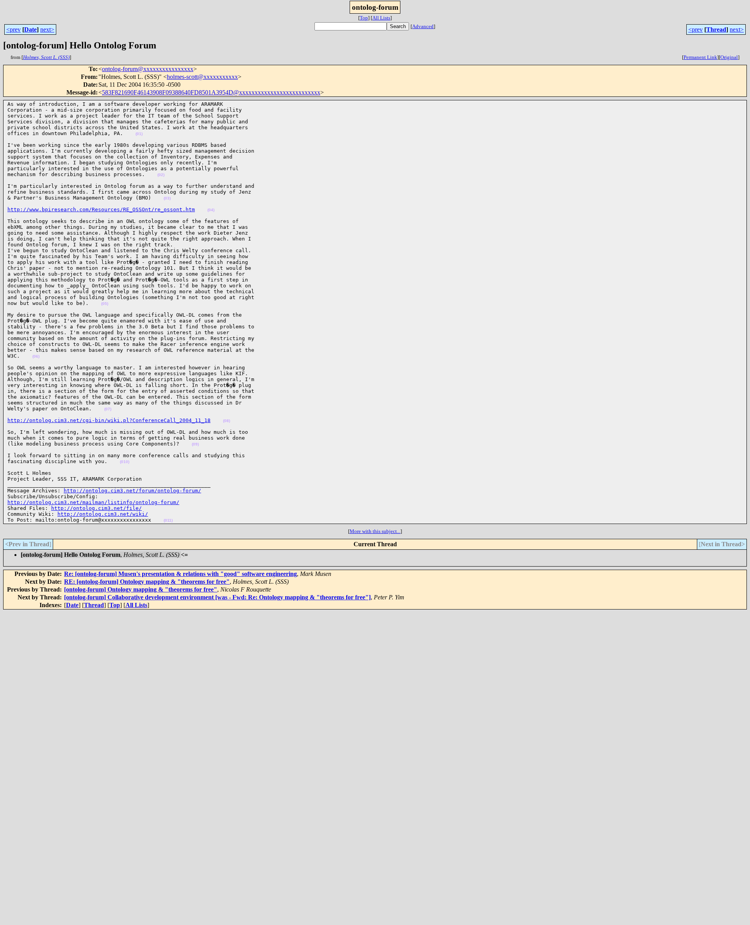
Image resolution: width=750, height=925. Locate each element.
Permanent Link (700, 57)
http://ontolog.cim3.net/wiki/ (102, 514)
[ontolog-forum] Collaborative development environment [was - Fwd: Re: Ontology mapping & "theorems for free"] (217, 597)
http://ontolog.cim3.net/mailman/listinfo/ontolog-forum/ (93, 502)
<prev (13, 29)
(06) (35, 356)
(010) (124, 462)
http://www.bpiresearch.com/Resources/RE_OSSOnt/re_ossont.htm (101, 209)
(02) (160, 175)
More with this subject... (375, 531)
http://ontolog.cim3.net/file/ (96, 508)
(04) (210, 210)
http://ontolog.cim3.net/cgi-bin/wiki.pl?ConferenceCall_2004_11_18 (109, 420)
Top (364, 18)
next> (47, 29)
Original (729, 57)
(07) (107, 409)
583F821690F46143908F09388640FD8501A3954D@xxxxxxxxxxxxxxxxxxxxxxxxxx (211, 92)
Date (30, 29)
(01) (139, 134)
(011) (168, 520)
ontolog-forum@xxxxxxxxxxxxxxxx (147, 69)
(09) (195, 444)
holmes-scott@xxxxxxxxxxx (202, 76)
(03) (167, 198)
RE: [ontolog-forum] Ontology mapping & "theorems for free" (147, 581)
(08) (226, 421)
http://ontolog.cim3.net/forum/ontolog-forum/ (132, 491)
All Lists (381, 18)
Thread (716, 29)
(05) (104, 303)
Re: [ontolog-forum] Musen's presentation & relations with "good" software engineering (180, 573)
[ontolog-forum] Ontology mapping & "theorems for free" (140, 589)
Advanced (423, 26)
